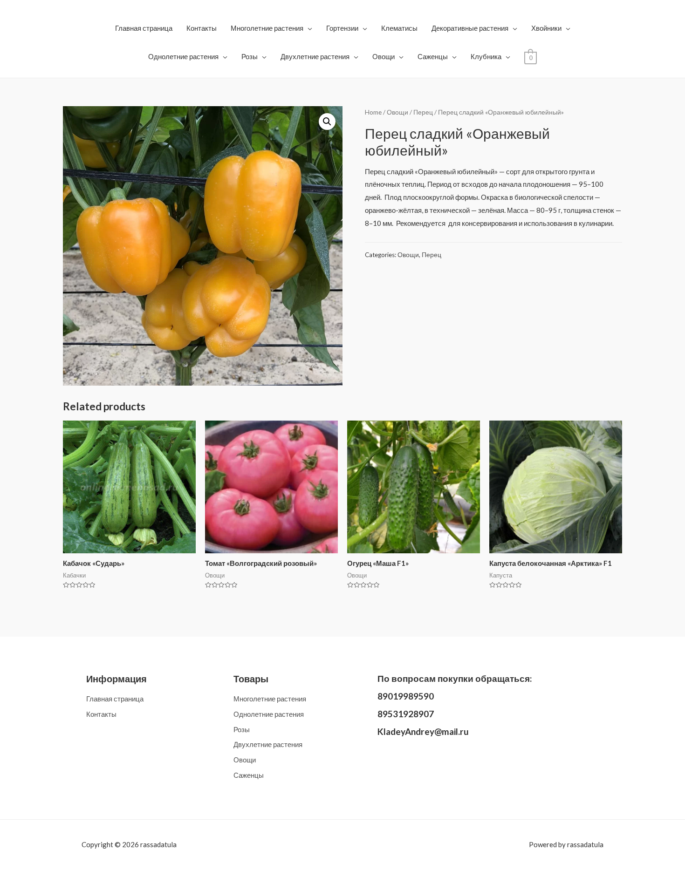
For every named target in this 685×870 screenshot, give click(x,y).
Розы (249, 56)
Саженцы (433, 56)
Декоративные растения (470, 28)
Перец (423, 112)
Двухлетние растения (315, 56)
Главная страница (143, 28)
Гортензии (342, 28)
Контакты (201, 28)
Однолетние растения (183, 56)
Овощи (383, 56)
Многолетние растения (267, 28)
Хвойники (546, 28)
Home (373, 112)
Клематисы (399, 28)
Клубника (486, 56)
